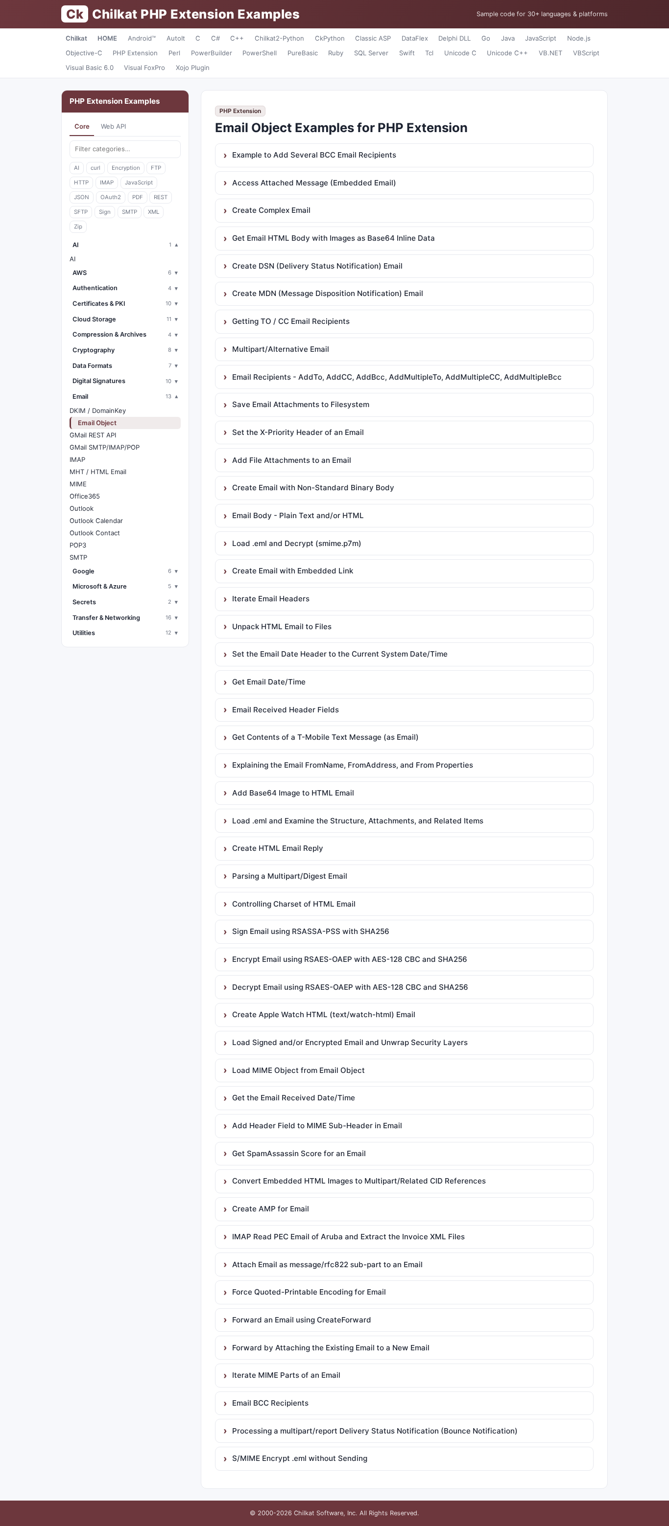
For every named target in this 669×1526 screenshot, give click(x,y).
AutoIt (176, 38)
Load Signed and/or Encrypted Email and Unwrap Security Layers (350, 1042)
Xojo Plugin (193, 67)
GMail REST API (93, 435)
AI (76, 167)
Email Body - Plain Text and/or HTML (298, 515)
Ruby (335, 53)
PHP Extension (135, 53)
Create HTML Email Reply (277, 848)
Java (508, 38)
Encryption (126, 167)
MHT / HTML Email (98, 472)
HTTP (81, 182)
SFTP (81, 211)
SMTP (129, 211)
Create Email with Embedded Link (292, 570)
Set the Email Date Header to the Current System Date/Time (340, 654)
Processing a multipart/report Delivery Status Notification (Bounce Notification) (375, 1430)
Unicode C (460, 53)
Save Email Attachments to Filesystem (300, 404)
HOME (107, 38)
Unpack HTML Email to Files (282, 626)
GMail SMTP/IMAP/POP (105, 447)
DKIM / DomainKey (98, 410)
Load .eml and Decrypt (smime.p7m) (296, 543)
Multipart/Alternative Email (280, 349)
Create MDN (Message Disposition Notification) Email (327, 293)
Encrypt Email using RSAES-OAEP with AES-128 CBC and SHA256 (349, 959)
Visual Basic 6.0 (90, 67)
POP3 (78, 545)
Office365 (85, 496)
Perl (174, 53)
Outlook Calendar (96, 520)
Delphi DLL (454, 38)
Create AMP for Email (270, 1208)
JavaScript (540, 38)
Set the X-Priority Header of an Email (298, 432)
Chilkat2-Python (279, 38)
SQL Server (371, 53)
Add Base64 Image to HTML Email (293, 792)
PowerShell (259, 53)
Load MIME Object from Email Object (298, 1070)
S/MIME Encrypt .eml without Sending (299, 1458)
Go (485, 38)
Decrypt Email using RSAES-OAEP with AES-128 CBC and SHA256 (350, 987)
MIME (78, 484)
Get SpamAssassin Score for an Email (299, 1153)
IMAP (107, 182)
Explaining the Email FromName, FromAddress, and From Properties (352, 765)
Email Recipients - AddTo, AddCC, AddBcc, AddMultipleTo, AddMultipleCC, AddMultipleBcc (397, 377)
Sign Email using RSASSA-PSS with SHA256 (310, 931)
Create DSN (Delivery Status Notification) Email (317, 266)
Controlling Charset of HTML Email (294, 904)
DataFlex (415, 38)
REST (160, 197)
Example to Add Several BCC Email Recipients (314, 154)
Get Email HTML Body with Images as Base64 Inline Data (333, 238)
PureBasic (302, 53)
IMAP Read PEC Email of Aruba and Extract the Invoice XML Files (348, 1236)
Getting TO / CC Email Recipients (291, 321)
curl (95, 167)
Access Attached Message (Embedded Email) (314, 182)
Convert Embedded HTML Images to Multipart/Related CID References (359, 1180)
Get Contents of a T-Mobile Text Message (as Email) (325, 737)
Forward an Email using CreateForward (301, 1319)
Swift (407, 53)
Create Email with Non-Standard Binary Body (313, 487)
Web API (113, 126)
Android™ (142, 38)
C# (215, 38)
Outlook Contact (95, 533)
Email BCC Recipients (270, 1403)
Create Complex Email (271, 210)
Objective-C (84, 53)
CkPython (330, 38)
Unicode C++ (507, 53)
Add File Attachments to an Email (291, 460)
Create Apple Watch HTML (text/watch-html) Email (323, 1014)
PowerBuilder (211, 53)
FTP (156, 167)
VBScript (586, 53)
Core (82, 126)
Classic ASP (373, 38)
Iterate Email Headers (271, 598)
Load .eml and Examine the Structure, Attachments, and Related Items (357, 820)
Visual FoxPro (144, 67)
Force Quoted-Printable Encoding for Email (309, 1292)
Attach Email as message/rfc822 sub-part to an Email (327, 1264)
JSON (81, 197)
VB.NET (550, 53)
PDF (137, 197)
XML (153, 211)
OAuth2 (110, 197)
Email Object (97, 423)
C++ (237, 38)
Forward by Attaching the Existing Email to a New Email (331, 1347)
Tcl (429, 53)
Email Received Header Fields (285, 709)
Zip (78, 226)
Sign (105, 211)
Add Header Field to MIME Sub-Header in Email (317, 1125)
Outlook (82, 508)
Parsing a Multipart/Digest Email (289, 876)
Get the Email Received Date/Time (293, 1097)
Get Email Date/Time (269, 681)
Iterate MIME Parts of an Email (286, 1375)
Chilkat (76, 38)
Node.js (579, 38)
